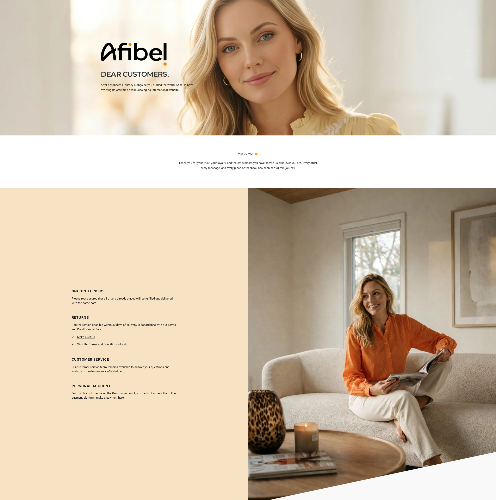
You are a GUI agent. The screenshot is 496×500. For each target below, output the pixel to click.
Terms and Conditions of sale (108, 344)
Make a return (86, 337)
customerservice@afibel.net (105, 371)
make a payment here (110, 397)
